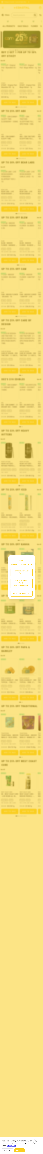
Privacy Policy (11, 1146)
